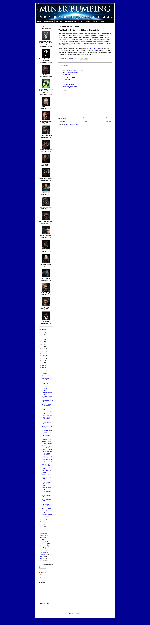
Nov (43, 351)
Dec (43, 348)
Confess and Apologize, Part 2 (47, 438)
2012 (42, 526)
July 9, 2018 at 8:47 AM (76, 70)
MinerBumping (68, 58)
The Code (59, 21)
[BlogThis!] (82, 59)
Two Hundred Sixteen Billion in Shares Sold (47, 504)
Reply (64, 90)
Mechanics (43, 550)
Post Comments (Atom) (72, 124)
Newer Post (62, 121)
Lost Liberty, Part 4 (47, 449)
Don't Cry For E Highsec (46, 372)
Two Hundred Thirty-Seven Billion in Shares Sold (47, 434)
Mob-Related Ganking (45, 378)
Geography (43, 545)
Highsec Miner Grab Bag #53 (47, 401)
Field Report (43, 543)
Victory (70, 61)
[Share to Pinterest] (87, 59)
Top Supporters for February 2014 (47, 515)
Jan (43, 521)
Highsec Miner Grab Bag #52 (47, 471)
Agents (42, 533)
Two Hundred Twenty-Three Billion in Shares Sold (47, 483)
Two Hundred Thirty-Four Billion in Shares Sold (47, 453)
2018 (42, 337)
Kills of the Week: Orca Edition (46, 404)
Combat (42, 541)
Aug (43, 358)
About (95, 21)
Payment (42, 552)
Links (88, 21)
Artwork (42, 535)
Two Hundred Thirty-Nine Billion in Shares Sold (47, 417)
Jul (43, 360)
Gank (81, 21)
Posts (42, 574)
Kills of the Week (46, 376)
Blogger (78, 613)
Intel (41, 548)
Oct (43, 353)
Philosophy (43, 554)
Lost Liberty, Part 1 (47, 461)
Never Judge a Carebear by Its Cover (46, 422)
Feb (43, 519)
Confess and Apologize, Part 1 (47, 446)
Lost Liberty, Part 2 (47, 459)
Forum (102, 21)
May (43, 365)
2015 (42, 344)
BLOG (39, 21)
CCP (41, 539)
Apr (43, 367)
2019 (42, 334)
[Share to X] (84, 59)
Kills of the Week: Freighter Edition (47, 442)
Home (85, 121)
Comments (44, 577)
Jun (43, 362)
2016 (42, 341)
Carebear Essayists (47, 430)
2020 (42, 332)
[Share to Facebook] (86, 59)
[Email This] (81, 59)
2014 (42, 346)
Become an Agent (71, 21)
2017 (42, 339)
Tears (41, 556)
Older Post (108, 121)
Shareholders (48, 21)
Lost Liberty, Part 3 (47, 457)
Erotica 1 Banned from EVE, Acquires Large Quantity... (46, 384)
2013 (42, 524)
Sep (43, 355)
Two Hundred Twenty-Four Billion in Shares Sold (47, 466)
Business (65, 61)
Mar (43, 370)
